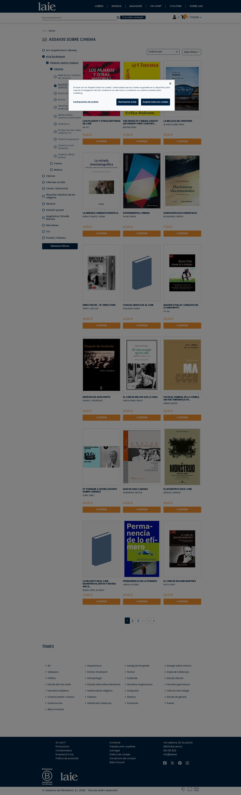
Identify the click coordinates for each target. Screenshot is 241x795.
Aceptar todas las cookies (155, 102)
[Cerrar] (170, 83)
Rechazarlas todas (128, 102)
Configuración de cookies (86, 102)
